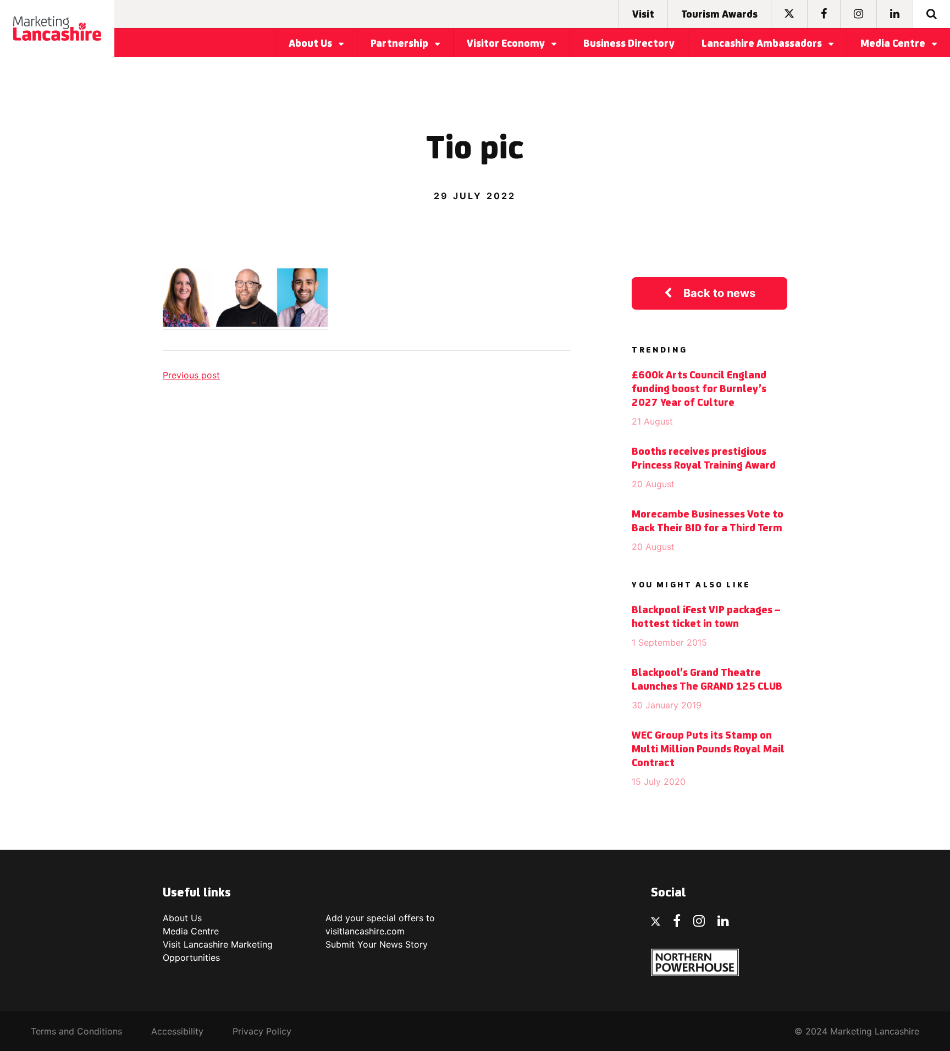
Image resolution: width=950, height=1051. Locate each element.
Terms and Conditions (76, 1031)
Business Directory (629, 43)
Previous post (191, 375)
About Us (311, 43)
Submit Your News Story (376, 944)
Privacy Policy (262, 1031)
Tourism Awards (719, 14)
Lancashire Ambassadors (763, 43)
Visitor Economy (507, 43)
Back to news (719, 293)
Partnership (400, 43)
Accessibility (177, 1031)
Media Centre (893, 43)
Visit (643, 14)
